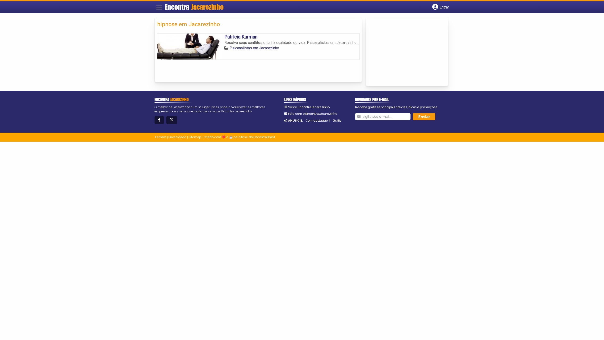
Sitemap (195, 137)
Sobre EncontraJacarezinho (309, 107)
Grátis (337, 120)
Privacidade (177, 137)
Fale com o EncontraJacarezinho (312, 113)
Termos (160, 137)
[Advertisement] (403, 52)
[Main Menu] (159, 7)
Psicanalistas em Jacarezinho (254, 48)
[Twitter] (171, 120)
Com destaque (317, 120)
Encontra (194, 7)
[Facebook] (159, 120)
